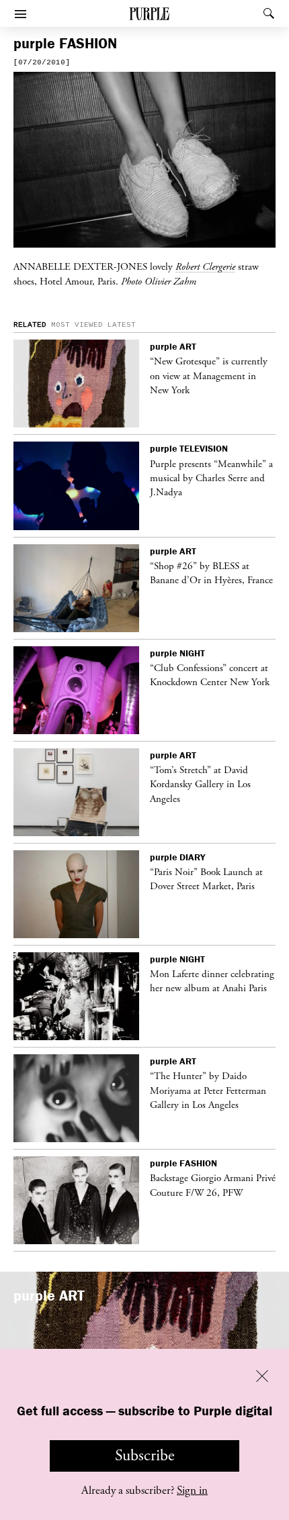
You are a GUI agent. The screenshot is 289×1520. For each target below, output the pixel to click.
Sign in (192, 1490)
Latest (122, 325)
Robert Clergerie (205, 266)
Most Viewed (77, 325)
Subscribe (145, 1456)
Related (29, 325)
